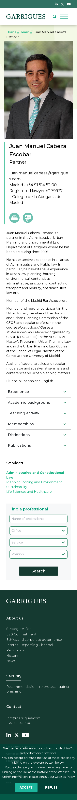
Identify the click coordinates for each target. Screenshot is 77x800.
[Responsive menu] (64, 16)
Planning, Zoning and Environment (34, 482)
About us (14, 618)
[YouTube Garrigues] (25, 734)
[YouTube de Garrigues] (69, 4)
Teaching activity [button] (23, 413)
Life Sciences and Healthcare (29, 492)
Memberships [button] (21, 424)
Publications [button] (19, 445)
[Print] (14, 218)
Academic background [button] (29, 402)
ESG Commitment (21, 634)
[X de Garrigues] (62, 4)
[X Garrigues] (16, 734)
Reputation (15, 650)
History (12, 655)
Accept (26, 787)
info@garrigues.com (23, 718)
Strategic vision (19, 629)
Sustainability (16, 487)
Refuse (51, 787)
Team (24, 32)
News (10, 661)
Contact (13, 707)
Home (11, 32)
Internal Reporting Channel (29, 645)
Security (13, 676)
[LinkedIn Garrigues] (8, 734)
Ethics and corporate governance (34, 640)
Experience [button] (18, 392)
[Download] (28, 218)
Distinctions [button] (19, 435)
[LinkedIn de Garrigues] (56, 4)
